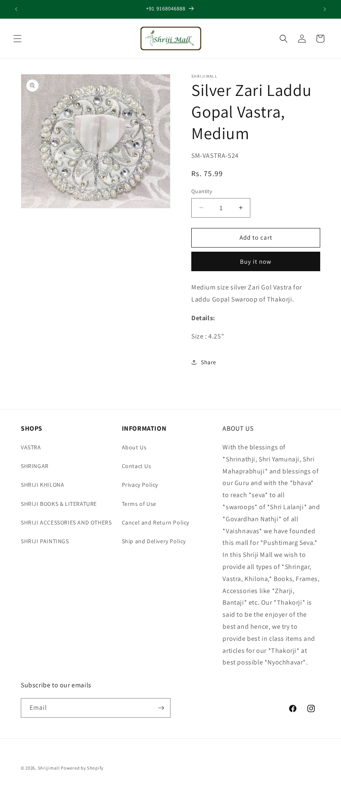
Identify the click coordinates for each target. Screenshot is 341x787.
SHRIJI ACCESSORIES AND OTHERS (66, 522)
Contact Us (136, 466)
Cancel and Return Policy (155, 522)
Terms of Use (139, 504)
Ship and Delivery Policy (154, 541)
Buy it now (256, 261)
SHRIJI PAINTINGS (45, 541)
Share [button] (208, 362)
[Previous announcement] (16, 9)
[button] (17, 38)
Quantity (201, 191)
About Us (134, 447)
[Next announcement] (325, 9)
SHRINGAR (35, 466)
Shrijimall (49, 768)
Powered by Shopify (82, 768)
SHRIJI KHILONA (42, 484)
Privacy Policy (140, 484)
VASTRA (31, 447)
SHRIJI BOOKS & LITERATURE (59, 504)
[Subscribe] (161, 708)
